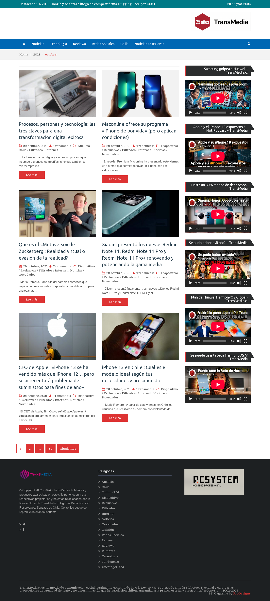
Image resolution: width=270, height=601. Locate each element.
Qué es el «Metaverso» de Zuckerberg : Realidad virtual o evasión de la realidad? (52, 251)
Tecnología (58, 44)
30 (50, 448)
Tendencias (110, 561)
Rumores (108, 551)
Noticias (37, 44)
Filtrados (36, 150)
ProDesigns (242, 593)
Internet (51, 150)
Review (107, 540)
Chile (124, 44)
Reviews (79, 44)
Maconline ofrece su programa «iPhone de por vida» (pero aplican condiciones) (139, 130)
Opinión (108, 530)
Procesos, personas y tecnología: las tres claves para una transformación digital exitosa (57, 130)
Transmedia (62, 146)
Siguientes (68, 448)
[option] (98, 4)
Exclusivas (111, 150)
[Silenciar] (239, 113)
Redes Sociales (103, 44)
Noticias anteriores (149, 44)
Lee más (32, 175)
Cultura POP (111, 492)
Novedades (110, 154)
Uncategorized (113, 567)
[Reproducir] (191, 113)
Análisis (84, 146)
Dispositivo (169, 146)
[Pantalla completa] (245, 113)
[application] (218, 98)
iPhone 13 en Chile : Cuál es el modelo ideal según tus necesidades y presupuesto (134, 374)
